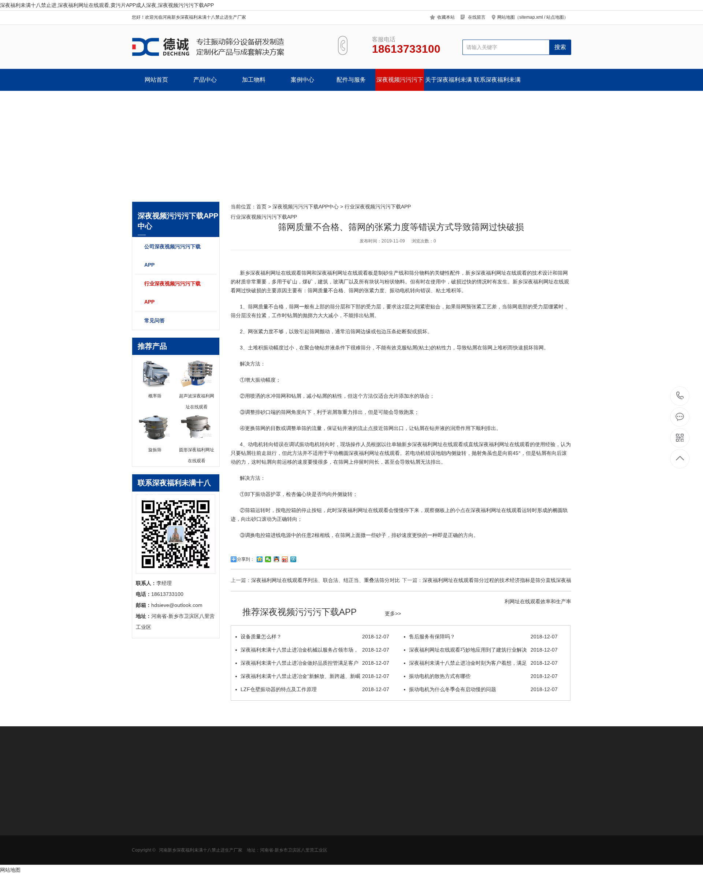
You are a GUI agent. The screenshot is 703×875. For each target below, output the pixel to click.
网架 (289, 844)
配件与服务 (351, 80)
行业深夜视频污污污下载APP (172, 293)
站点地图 (555, 17)
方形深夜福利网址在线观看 (155, 825)
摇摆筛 (241, 866)
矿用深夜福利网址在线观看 (155, 847)
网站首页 (156, 80)
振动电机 (400, 290)
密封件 (292, 833)
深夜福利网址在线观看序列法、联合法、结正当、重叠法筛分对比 (325, 580)
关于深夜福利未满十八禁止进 (448, 84)
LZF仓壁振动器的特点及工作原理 (315, 689)
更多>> (393, 613)
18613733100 (680, 396)
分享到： (245, 559)
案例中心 (302, 80)
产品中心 (205, 80)
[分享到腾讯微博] (293, 559)
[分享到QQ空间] (260, 559)
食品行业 (193, 811)
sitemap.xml (531, 17)
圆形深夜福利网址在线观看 (155, 814)
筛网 (289, 822)
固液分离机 (144, 855)
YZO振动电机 (300, 811)
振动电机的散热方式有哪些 (483, 676)
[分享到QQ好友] (277, 559)
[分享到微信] (268, 559)
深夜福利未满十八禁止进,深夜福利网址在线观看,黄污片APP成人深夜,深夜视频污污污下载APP (107, 5)
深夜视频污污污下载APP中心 (399, 84)
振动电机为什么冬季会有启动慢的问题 (483, 689)
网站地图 (10, 870)
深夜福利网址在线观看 (275, 273)
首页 (261, 207)
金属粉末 (193, 844)
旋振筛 (241, 811)
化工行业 (193, 833)
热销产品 (245, 794)
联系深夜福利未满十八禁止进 (497, 84)
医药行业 (193, 822)
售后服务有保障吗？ (483, 636)
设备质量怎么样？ (315, 636)
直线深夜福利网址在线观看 (499, 444)
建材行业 (193, 855)
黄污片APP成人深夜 (155, 833)
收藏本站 (446, 17)
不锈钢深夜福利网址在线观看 (257, 836)
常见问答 (154, 320)
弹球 (289, 855)
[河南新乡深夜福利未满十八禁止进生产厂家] (226, 47)
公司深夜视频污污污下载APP (172, 256)
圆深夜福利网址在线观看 (371, 453)
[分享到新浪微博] (285, 559)
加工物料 (253, 80)
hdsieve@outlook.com (408, 836)
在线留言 (477, 17)
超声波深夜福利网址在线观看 (257, 825)
